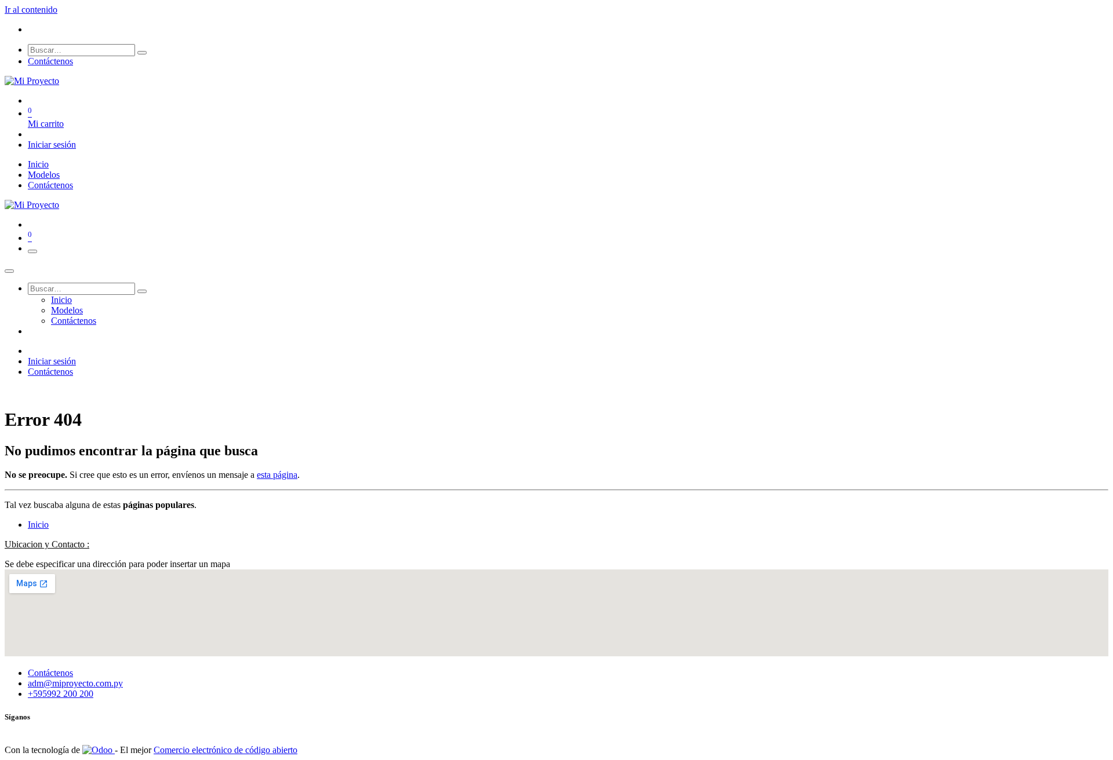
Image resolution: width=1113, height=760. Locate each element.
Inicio (38, 524)
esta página (277, 475)
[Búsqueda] (142, 52)
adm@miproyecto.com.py (75, 683)
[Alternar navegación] (32, 251)
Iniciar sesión (52, 144)
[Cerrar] (9, 271)
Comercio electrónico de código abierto (225, 750)
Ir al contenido (31, 9)
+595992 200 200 (60, 694)
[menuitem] (38, 164)
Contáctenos (50, 61)
